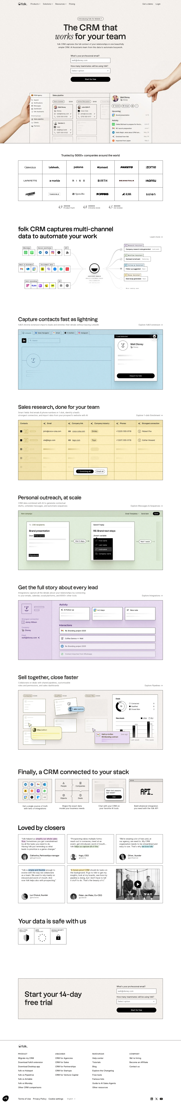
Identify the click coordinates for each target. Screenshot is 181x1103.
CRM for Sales (62, 1062)
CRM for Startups (63, 1070)
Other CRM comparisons (29, 1087)
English (70, 1099)
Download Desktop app (29, 1066)
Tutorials (96, 1062)
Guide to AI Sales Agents (104, 1083)
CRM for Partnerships (65, 1066)
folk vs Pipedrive (26, 1075)
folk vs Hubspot (25, 1070)
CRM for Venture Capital (66, 1075)
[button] (5, 1098)
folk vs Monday (25, 1083)
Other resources (100, 1087)
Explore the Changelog (103, 1070)
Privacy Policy (39, 1099)
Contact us (134, 1066)
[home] (22, 4)
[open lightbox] (115, 884)
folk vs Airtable (25, 1079)
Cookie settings (55, 1099)
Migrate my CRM (26, 1058)
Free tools (97, 1075)
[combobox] (71, 1099)
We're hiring (135, 1058)
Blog (94, 1066)
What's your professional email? (85, 56)
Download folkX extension (30, 1062)
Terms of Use (24, 1099)
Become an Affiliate (138, 1062)
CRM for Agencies (64, 1058)
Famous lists (98, 1079)
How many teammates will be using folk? (89, 66)
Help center (97, 1058)
